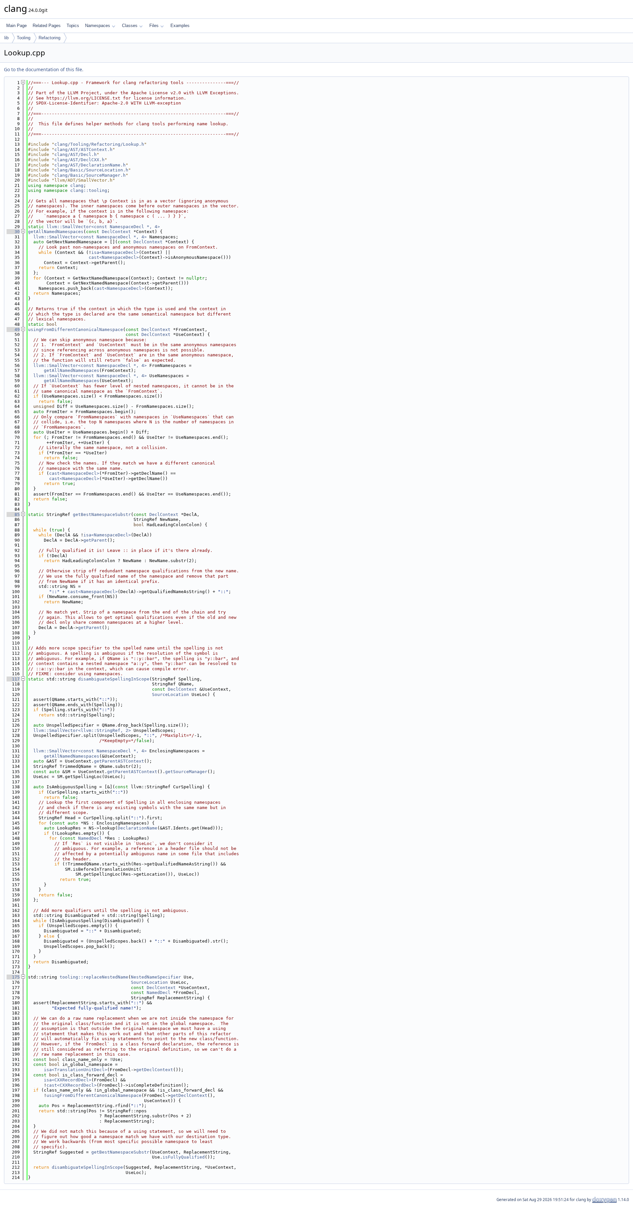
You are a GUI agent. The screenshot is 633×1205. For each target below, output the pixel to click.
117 (13, 679)
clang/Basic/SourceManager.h (90, 175)
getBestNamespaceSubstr (102, 514)
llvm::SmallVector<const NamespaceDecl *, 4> (103, 226)
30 (13, 231)
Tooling (23, 37)
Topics (73, 25)
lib (6, 37)
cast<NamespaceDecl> (114, 257)
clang (76, 185)
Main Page (16, 25)
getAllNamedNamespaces (55, 231)
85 (13, 514)
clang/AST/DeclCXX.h (79, 159)
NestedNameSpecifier (156, 977)
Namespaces (97, 25)
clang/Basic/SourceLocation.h (91, 169)
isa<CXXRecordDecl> (67, 1079)
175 (13, 977)
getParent (95, 540)
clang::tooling (88, 190)
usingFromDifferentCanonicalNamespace (75, 329)
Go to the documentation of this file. (43, 69)
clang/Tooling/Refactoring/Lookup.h (99, 144)
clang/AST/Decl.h (75, 154)
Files (154, 25)
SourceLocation (170, 694)
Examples (180, 25)
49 (13, 329)
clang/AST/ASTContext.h (83, 149)
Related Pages (47, 25)
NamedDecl (90, 838)
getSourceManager (186, 771)
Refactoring (49, 37)
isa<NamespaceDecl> (115, 252)
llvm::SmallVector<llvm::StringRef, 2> (82, 730)
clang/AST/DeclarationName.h (90, 165)
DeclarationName (137, 828)
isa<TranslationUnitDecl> (75, 1069)
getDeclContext (154, 1069)
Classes (129, 25)
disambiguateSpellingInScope (113, 679)
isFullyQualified (184, 1157)
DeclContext (116, 231)
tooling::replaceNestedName (94, 977)
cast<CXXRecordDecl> (71, 1085)
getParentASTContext (119, 761)
